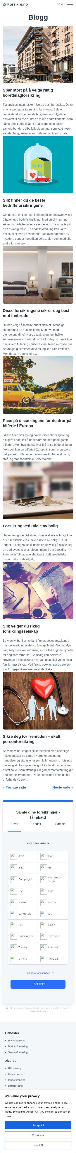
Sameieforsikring (18, 1052)
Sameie (60, 824)
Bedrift (36, 824)
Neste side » (62, 787)
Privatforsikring (16, 1040)
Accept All (38, 1125)
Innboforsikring (16, 1079)
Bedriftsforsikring (18, 1046)
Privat (14, 824)
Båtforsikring (15, 1085)
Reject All (38, 1145)
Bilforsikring (15, 1068)
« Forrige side (14, 787)
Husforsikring (15, 1073)
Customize (38, 1135)
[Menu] (70, 4)
